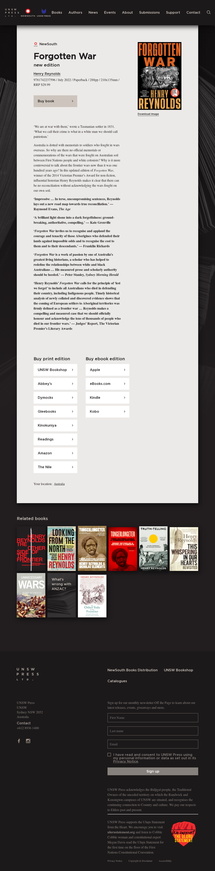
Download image (148, 114)
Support (173, 12)
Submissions (149, 12)
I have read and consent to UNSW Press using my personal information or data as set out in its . (154, 758)
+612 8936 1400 (28, 728)
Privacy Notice (125, 761)
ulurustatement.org (121, 832)
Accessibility (165, 860)
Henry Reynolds (47, 74)
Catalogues (117, 681)
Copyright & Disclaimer (140, 860)
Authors (75, 12)
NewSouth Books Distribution (133, 670)
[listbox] (59, 483)
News (93, 12)
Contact (193, 12)
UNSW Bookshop (178, 670)
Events (110, 12)
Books (57, 12)
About (127, 12)
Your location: (43, 483)
